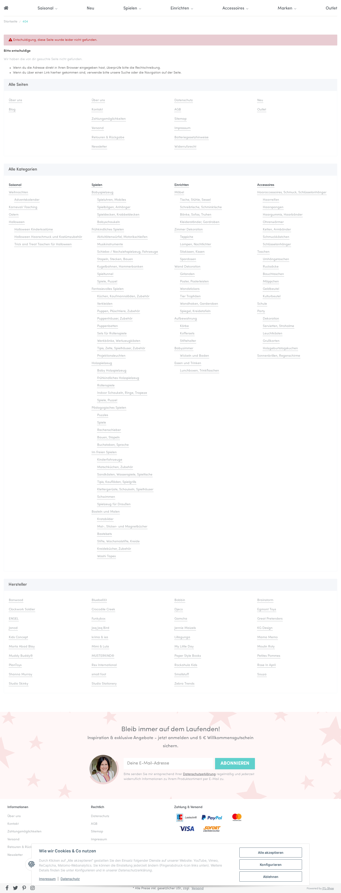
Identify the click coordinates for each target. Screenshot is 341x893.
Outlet (331, 8)
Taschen (263, 252)
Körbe (184, 326)
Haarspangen (273, 207)
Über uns (15, 100)
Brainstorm (265, 600)
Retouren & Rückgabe (108, 137)
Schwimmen (106, 497)
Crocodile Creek (103, 609)
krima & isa (100, 637)
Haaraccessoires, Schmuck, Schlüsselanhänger (291, 192)
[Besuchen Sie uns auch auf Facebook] (7, 889)
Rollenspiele (106, 385)
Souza (262, 674)
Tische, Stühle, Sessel (195, 200)
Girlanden (187, 274)
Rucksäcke (271, 267)
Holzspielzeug (102, 363)
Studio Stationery (104, 684)
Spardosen (188, 259)
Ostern (14, 215)
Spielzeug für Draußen (114, 504)
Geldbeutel (271, 289)
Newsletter (99, 147)
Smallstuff (181, 674)
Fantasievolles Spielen (108, 289)
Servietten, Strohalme (278, 326)
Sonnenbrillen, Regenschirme (278, 356)
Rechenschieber (109, 430)
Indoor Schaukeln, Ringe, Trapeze (122, 393)
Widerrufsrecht (185, 147)
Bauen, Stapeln (108, 437)
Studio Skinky (18, 684)
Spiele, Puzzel (107, 281)
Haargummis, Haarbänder (282, 215)
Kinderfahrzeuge (109, 460)
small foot (99, 674)
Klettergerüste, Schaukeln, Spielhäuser (125, 489)
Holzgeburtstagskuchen (280, 348)
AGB (177, 109)
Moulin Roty (266, 646)
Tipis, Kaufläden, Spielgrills (116, 482)
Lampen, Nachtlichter (195, 244)
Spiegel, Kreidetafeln (195, 311)
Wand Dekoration (187, 267)
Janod (13, 628)
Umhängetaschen (276, 259)
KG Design (265, 628)
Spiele (101, 422)
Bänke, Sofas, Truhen (195, 215)
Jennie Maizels (185, 628)
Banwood (16, 600)
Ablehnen (270, 877)
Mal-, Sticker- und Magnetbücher (122, 526)
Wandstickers (189, 289)
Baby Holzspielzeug (111, 370)
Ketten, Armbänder (277, 229)
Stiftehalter (188, 341)
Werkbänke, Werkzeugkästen (118, 341)
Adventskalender (26, 200)
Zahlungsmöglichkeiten (109, 119)
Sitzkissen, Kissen (192, 252)
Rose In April (266, 665)
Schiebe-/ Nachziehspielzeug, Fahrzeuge (127, 252)
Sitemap (180, 119)
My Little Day (184, 646)
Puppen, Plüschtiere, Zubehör (118, 311)
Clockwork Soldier (22, 609)
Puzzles (102, 415)
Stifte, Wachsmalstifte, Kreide (118, 541)
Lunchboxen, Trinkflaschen (199, 370)
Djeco (178, 609)
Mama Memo (267, 637)
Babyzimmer (183, 348)
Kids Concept (18, 637)
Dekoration (271, 318)
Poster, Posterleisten (194, 281)
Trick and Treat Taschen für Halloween (43, 244)
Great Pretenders (270, 619)
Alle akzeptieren (270, 852)
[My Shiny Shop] (6, 8)
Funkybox (98, 619)
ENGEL (14, 619)
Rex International (104, 665)
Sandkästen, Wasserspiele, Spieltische (124, 474)
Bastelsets (104, 534)
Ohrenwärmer (273, 222)
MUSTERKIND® (103, 656)
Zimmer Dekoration (188, 229)
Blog (12, 109)
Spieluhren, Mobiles (111, 200)
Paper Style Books (187, 656)
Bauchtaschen (273, 274)
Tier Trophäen (190, 296)
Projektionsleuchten (111, 356)
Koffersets (187, 333)
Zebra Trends (184, 684)
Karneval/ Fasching (23, 207)
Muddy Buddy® (21, 656)
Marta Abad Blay (22, 646)
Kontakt (97, 109)
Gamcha (180, 619)
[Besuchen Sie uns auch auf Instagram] (32, 889)
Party (261, 311)
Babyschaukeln (108, 222)
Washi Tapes (106, 556)
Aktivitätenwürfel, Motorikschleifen (122, 237)
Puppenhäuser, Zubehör (114, 318)
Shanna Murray (20, 674)
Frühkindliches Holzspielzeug (118, 378)
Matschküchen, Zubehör (115, 467)
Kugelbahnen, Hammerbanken (120, 267)
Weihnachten (18, 192)
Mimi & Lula (100, 646)
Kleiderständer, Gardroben (199, 222)
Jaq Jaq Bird (100, 628)
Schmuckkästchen (276, 237)
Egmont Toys (266, 609)
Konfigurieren (271, 865)
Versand (98, 128)
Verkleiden (105, 304)
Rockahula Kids (185, 665)
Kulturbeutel (271, 296)
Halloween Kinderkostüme (33, 229)
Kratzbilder (105, 519)
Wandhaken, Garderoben (199, 304)
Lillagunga (182, 637)
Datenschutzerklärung (199, 774)
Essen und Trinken (187, 363)
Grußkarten (271, 341)
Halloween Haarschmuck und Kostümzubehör (48, 237)
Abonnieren (235, 763)
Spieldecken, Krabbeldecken (118, 215)
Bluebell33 (99, 600)
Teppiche (186, 237)
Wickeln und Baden (194, 356)
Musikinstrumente (110, 244)
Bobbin (179, 600)
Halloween (17, 222)
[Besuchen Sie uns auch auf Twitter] (15, 889)
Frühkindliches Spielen (108, 229)
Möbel (179, 192)
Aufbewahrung (185, 318)
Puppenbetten (107, 326)
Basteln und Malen (106, 512)
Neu (90, 8)
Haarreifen (271, 200)
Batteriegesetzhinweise (191, 137)
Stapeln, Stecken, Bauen (115, 259)
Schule (262, 304)
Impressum (47, 879)
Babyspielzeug (102, 192)
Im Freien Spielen (104, 452)
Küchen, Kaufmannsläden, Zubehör (123, 296)
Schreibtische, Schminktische (201, 207)
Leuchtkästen (272, 333)
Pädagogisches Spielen (109, 408)
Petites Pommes (268, 656)
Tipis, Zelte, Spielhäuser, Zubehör (121, 348)
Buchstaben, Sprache (113, 445)
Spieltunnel (105, 274)
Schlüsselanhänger (277, 244)
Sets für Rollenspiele (112, 333)
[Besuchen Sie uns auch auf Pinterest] (24, 889)
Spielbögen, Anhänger (113, 207)
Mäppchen (271, 281)
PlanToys (15, 665)
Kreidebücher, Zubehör (114, 549)
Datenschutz (70, 879)
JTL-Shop (328, 888)
